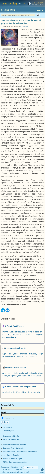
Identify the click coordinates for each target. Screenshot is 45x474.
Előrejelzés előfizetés (11, 436)
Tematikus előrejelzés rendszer (14, 445)
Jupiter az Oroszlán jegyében (14, 448)
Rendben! (30, 467)
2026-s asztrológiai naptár (12, 459)
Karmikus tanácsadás (11, 455)
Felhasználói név (7, 405)
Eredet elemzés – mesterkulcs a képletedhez (20, 452)
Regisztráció (7, 427)
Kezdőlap (5, 10)
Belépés (14, 10)
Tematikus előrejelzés (11, 439)
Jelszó (3, 412)
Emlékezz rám (9, 418)
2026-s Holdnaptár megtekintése (15, 462)
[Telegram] (3, 312)
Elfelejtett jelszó (9, 431)
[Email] (7, 312)
